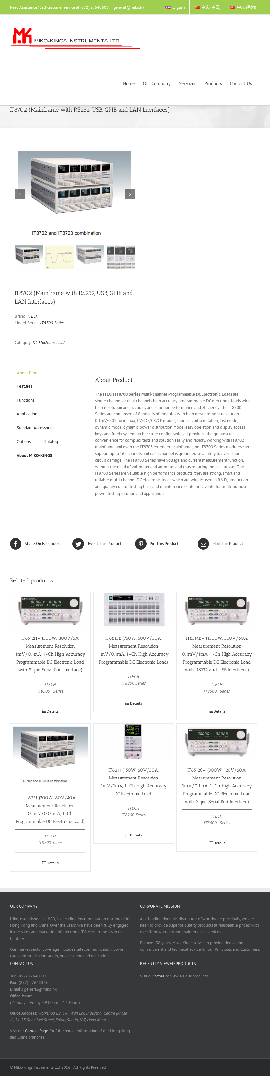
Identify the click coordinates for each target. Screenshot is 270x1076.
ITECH (32, 316)
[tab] (30, 373)
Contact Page (36, 1031)
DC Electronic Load (49, 342)
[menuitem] (174, 7)
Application (27, 414)
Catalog (51, 441)
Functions (25, 400)
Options (24, 441)
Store (160, 976)
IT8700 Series (52, 323)
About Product (30, 373)
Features (24, 386)
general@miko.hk (129, 7)
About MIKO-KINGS (34, 455)
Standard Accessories (35, 428)
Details (53, 711)
